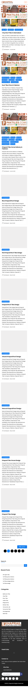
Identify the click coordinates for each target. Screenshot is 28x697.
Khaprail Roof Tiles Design (10, 305)
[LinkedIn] (10, 678)
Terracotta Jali (5, 142)
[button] (14, 653)
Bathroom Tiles (5, 77)
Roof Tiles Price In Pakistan (11, 85)
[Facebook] (3, 678)
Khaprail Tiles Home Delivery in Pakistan (12, 148)
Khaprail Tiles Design (9, 514)
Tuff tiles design (6, 583)
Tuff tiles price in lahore (8, 576)
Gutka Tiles (4, 80)
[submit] (21, 674)
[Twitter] (6, 678)
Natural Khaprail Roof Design (11, 408)
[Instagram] (17, 678)
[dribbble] (13, 678)
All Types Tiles (6, 574)
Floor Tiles (18, 77)
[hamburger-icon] (25, 2)
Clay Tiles (4, 29)
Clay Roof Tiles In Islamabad (11, 33)
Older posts (22, 547)
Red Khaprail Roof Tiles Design (12, 253)
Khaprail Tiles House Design (11, 460)
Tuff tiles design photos (8, 581)
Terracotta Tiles (19, 29)
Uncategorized (14, 82)
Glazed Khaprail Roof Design (11, 357)
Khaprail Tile (11, 29)
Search (3, 561)
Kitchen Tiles (19, 80)
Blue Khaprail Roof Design (10, 201)
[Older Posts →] (22, 551)
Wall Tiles (13, 144)
